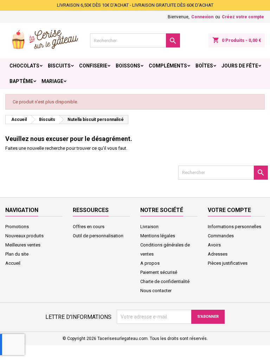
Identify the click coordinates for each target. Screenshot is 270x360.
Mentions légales (157, 235)
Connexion (202, 16)
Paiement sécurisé (158, 272)
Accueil (12, 263)
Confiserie (93, 66)
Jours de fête (239, 66)
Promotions (17, 226)
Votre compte (229, 210)
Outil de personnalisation (98, 235)
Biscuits (59, 66)
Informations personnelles (234, 226)
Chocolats (24, 66)
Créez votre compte (243, 16)
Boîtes (204, 66)
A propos (150, 263)
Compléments (168, 66)
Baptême (21, 81)
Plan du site (16, 254)
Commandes (221, 235)
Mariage (52, 81)
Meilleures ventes (22, 245)
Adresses (217, 254)
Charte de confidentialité (164, 281)
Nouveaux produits (24, 235)
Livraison (149, 226)
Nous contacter (156, 290)
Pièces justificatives (228, 263)
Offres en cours (88, 226)
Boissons (128, 66)
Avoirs (214, 245)
